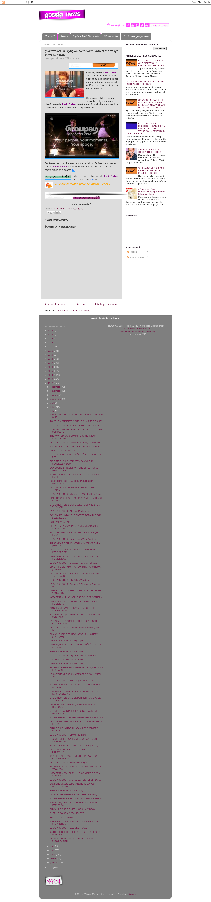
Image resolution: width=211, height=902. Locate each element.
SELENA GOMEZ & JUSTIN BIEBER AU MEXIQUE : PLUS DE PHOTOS (151, 170)
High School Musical (85, 36)
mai (52, 846)
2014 (50, 375)
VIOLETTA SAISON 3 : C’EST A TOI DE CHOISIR (151, 150)
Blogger (132, 894)
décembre (55, 387)
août (52, 403)
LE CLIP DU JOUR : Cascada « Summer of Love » (74, 563)
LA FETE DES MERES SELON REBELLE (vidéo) (73, 794)
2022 (50, 342)
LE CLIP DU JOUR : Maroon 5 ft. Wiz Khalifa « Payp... (76, 494)
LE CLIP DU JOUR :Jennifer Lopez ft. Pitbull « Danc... (76, 780)
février (53, 858)
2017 (50, 363)
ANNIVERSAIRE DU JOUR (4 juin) (66, 790)
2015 (50, 371)
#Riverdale (111, 36)
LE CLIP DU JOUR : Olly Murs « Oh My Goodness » (75, 442)
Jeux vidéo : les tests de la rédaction (137, 331)
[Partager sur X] (54, 212)
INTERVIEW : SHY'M (60, 522)
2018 (50, 359)
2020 (50, 351)
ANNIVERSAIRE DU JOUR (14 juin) (67, 641)
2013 (50, 379)
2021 (50, 347)
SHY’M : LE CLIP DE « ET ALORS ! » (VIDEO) (72, 809)
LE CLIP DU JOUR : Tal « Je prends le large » (72, 681)
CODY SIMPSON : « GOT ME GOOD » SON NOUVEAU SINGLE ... (71, 839)
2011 (50, 867)
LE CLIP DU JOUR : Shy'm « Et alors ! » (69, 735)
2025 (50, 334)
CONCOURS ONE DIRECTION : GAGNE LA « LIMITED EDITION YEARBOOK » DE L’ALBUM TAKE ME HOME (145, 128)
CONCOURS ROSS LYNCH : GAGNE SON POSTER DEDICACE (145, 82)
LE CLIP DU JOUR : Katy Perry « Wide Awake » (73, 539)
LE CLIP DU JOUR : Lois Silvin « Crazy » (70, 828)
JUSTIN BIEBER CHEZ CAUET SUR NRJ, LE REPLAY (76, 798)
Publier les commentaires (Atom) (74, 310)
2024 (50, 338)
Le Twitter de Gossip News (137, 328)
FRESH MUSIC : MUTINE (62, 817)
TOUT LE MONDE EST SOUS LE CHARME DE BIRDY (76, 421)
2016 (50, 367)
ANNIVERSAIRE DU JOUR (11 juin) (67, 663)
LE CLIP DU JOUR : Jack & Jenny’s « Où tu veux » (74, 425)
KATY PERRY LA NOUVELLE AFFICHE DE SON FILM (76, 597)
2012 (50, 383)
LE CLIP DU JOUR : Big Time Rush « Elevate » (73, 655)
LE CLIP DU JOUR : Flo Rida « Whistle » (69, 580)
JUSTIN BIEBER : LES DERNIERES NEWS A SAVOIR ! (76, 718)
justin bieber (60, 208)
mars (53, 854)
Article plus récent (56, 304)
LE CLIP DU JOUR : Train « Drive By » (68, 762)
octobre (54, 395)
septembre (55, 399)
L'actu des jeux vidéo (136, 36)
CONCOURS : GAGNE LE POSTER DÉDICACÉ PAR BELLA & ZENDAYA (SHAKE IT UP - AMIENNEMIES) (151, 104)
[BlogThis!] (51, 212)
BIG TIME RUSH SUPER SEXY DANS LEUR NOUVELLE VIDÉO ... (71, 462)
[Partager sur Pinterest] (59, 212)
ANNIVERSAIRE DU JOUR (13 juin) (67, 651)
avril (52, 850)
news (69, 208)
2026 (50, 330)
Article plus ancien (106, 304)
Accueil (50, 36)
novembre (55, 391)
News (64, 36)
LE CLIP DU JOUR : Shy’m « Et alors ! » (69, 511)
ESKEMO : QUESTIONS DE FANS (66, 659)
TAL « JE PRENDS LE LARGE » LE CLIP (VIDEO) (74, 745)
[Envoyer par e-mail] (48, 212)
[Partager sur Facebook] (57, 212)
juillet (53, 407)
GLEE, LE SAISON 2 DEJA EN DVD (67, 813)
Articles (133, 252)
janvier (53, 862)
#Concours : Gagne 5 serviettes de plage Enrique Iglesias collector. (151, 191)
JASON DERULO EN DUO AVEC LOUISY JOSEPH (74, 446)
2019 (50, 355)
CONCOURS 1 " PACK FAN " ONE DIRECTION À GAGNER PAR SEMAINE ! (152, 63)
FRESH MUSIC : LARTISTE (63, 451)
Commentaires (136, 257)
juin (52, 411)
